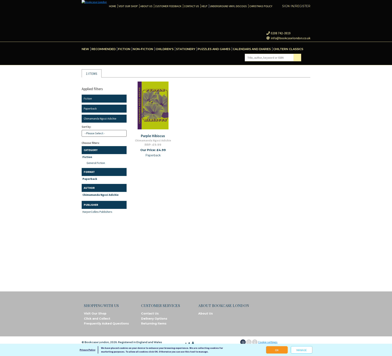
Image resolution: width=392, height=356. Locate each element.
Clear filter (123, 99)
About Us (205, 313)
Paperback (89, 179)
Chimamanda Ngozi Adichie (100, 195)
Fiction (87, 157)
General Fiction (96, 163)
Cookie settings (267, 342)
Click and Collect (97, 318)
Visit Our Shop (95, 313)
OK (277, 350)
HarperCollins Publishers (97, 212)
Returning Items (153, 323)
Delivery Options (154, 318)
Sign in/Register (296, 6)
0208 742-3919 (281, 33)
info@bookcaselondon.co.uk (290, 38)
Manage (301, 350)
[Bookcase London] (94, 2)
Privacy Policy (87, 349)
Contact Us (150, 313)
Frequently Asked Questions (106, 323)
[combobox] (104, 133)
